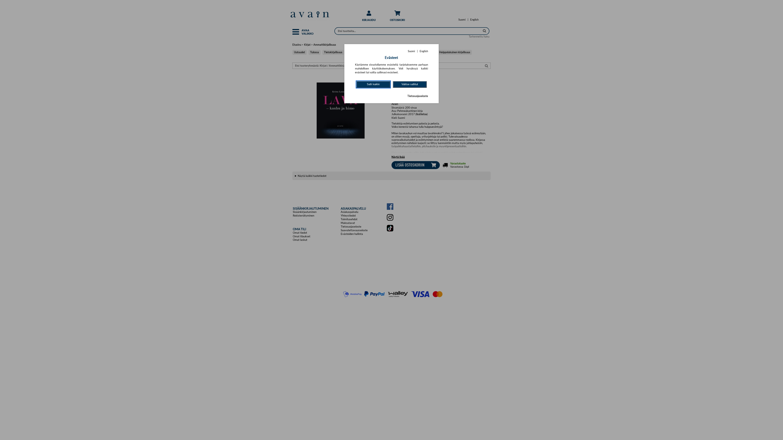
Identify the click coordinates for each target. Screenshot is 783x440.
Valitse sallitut (409, 84)
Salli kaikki (373, 84)
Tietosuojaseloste (417, 96)
